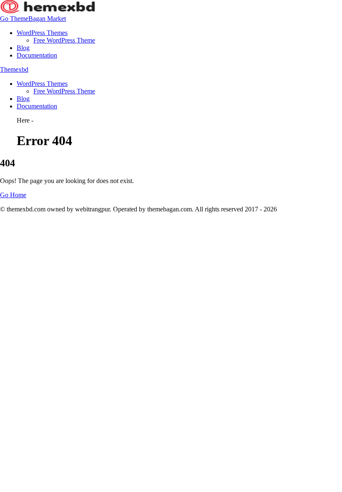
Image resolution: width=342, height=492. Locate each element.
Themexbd (14, 69)
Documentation (37, 55)
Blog (23, 47)
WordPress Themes (42, 32)
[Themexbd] (47, 11)
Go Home (13, 194)
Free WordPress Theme (64, 40)
